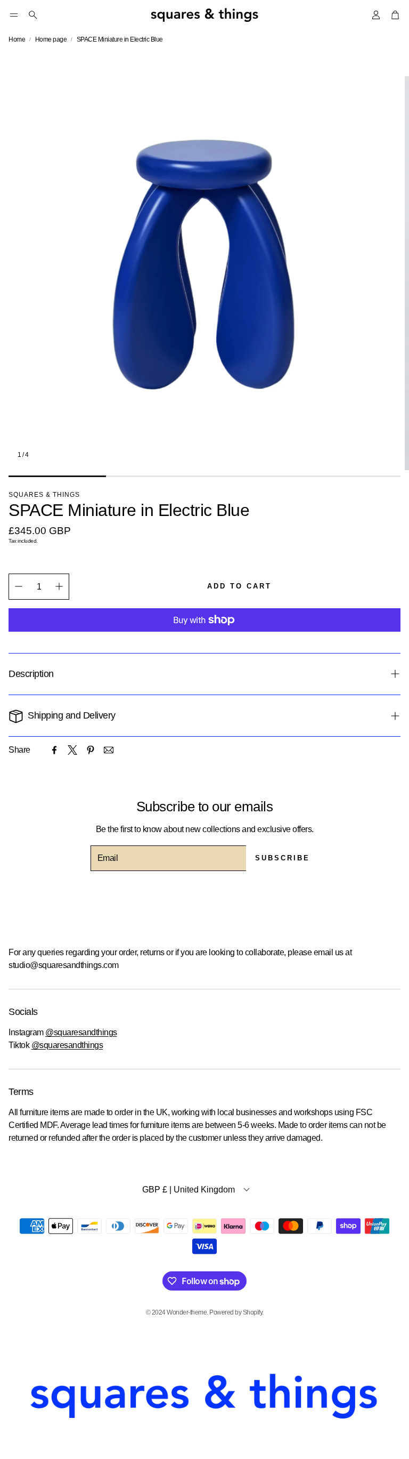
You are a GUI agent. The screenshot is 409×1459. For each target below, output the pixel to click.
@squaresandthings (81, 1032)
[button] (14, 14)
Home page (51, 39)
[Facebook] (54, 750)
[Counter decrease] (18, 586)
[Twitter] (72, 750)
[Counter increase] (59, 586)
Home (17, 39)
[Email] (108, 750)
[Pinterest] (90, 750)
